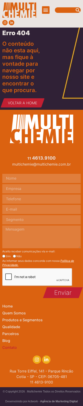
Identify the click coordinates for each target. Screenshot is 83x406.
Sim (8, 256)
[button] (46, 10)
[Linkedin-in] (11, 22)
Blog (6, 340)
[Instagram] (5, 22)
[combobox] (68, 10)
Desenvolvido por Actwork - (41, 401)
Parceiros (10, 333)
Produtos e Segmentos (22, 320)
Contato (9, 347)
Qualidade (11, 326)
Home (7, 306)
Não (19, 256)
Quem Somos (14, 313)
